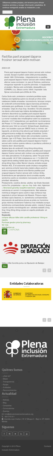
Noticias (6, 400)
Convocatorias (8, 408)
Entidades (7, 387)
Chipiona (14, 229)
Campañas (7, 405)
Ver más (5, 225)
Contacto (47, 446)
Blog (4, 402)
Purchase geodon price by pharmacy (16, 222)
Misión (5, 379)
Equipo (5, 384)
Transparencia (8, 381)
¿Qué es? (7, 376)
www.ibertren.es (8, 227)
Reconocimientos (9, 390)
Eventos (6, 411)
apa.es (25, 185)
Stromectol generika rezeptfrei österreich (19, 187)
